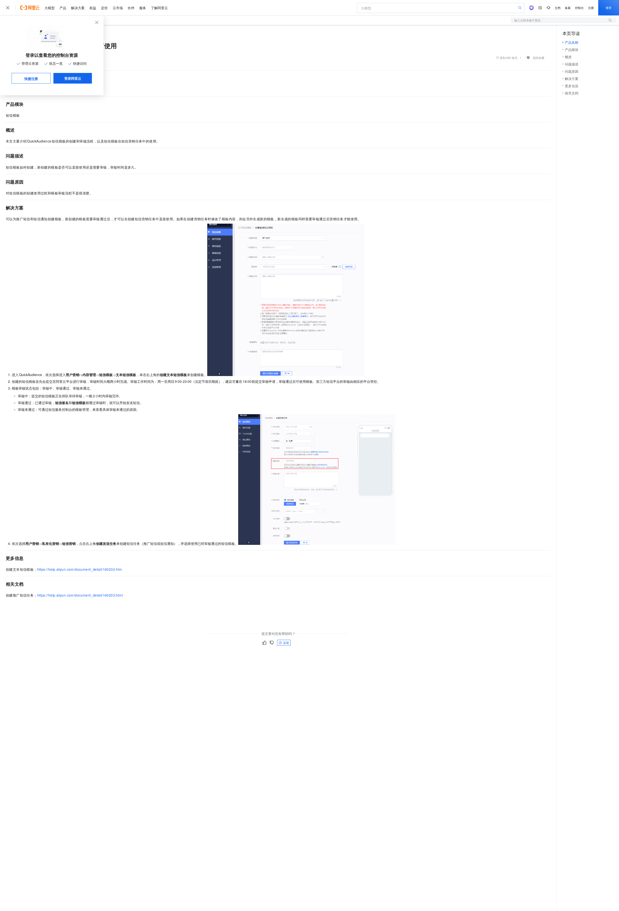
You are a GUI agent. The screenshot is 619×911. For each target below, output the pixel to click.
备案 (568, 8)
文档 (557, 8)
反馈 (286, 643)
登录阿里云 (72, 78)
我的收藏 (538, 58)
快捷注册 (31, 78)
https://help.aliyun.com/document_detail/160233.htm (79, 569)
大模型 (49, 7)
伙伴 (131, 7)
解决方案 (78, 7)
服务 (142, 7)
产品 (62, 7)
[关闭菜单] (7, 7)
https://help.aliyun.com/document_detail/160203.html (80, 595)
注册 (591, 8)
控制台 (579, 8)
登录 (609, 8)
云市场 (118, 7)
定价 (104, 7)
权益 (92, 7)
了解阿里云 (159, 7)
